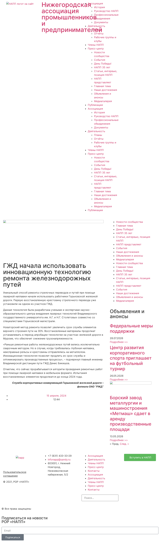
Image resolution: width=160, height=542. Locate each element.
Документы (101, 22)
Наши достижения (105, 89)
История (99, 7)
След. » (124, 443)
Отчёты (98, 33)
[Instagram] (85, 508)
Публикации (95, 104)
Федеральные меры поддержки (131, 328)
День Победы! (102, 63)
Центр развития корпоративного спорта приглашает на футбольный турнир (131, 358)
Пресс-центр (96, 48)
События (99, 59)
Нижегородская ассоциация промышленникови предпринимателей (72, 17)
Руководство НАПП (106, 11)
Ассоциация (95, 3)
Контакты (94, 470)
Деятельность (96, 26)
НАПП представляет (128, 244)
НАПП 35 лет (102, 67)
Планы (98, 29)
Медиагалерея (103, 101)
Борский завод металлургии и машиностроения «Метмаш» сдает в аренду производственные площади (130, 413)
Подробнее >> (119, 341)
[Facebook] (94, 508)
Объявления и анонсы (129, 255)
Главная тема (102, 86)
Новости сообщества (129, 221)
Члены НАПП (96, 44)
